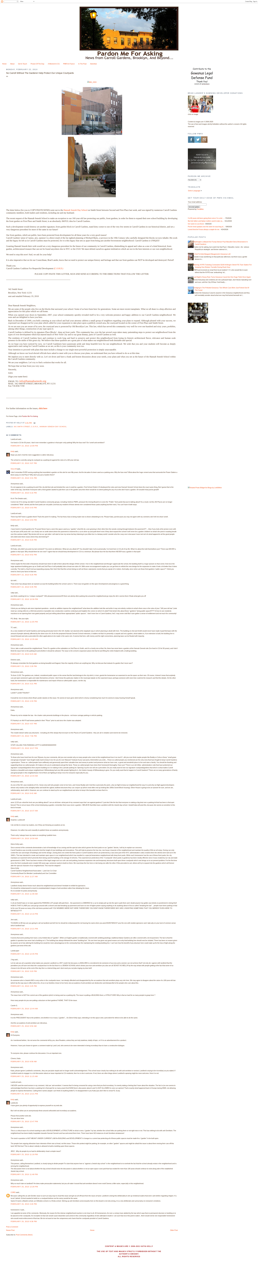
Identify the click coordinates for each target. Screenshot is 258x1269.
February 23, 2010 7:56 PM (24, 736)
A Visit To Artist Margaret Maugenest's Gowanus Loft (211, 254)
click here (43, 408)
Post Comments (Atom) (24, 1235)
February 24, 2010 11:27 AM (24, 876)
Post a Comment (12, 1227)
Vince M (14, 469)
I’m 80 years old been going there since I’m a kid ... (206, 218)
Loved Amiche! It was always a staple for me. (204, 229)
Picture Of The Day (37, 64)
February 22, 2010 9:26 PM (24, 575)
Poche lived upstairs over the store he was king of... (206, 227)
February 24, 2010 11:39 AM (24, 894)
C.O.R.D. (34, 426)
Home (4, 64)
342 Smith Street (22, 426)
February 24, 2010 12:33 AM (24, 776)
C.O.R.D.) (59, 268)
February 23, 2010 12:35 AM (24, 639)
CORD (13, 1192)
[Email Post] (34, 423)
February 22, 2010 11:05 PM (24, 622)
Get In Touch (22, 64)
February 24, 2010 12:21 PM (24, 929)
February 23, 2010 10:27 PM (24, 748)
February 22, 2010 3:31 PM (24, 478)
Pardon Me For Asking (30, 416)
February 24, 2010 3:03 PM (24, 971)
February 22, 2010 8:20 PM (24, 540)
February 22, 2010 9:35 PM (24, 587)
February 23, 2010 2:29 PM (24, 666)
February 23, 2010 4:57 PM (24, 724)
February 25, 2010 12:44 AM (24, 1009)
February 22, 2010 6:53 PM (24, 520)
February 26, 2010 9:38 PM (24, 1221)
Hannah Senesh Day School (75, 210)
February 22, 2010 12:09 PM (24, 446)
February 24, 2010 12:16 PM (24, 914)
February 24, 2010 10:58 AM (24, 838)
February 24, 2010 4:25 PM (24, 986)
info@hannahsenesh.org (32, 381)
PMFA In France (69, 64)
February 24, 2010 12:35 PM (24, 954)
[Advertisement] (200, 358)
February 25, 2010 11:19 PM (24, 1154)
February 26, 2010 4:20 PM (24, 1204)
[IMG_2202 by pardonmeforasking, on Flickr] (92, 135)
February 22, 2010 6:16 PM (24, 493)
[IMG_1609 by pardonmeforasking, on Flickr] (91, 197)
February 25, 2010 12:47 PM (24, 1121)
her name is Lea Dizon (196, 224)
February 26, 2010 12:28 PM (24, 1187)
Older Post (174, 1230)
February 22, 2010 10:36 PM (24, 599)
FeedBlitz (200, 209)
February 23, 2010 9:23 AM (24, 654)
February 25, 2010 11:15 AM (24, 1076)
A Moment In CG (54, 64)
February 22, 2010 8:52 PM (24, 555)
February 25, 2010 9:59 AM (24, 1061)
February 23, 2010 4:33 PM (24, 701)
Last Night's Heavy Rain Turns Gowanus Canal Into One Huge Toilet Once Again (222, 277)
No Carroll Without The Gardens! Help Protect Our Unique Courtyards (40, 73)
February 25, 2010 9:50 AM (24, 1026)
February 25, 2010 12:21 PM (24, 1094)
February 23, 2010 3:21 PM (24, 684)
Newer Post (10, 1230)
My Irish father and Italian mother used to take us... (205, 221)
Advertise (93, 64)
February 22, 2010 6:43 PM (24, 508)
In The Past (82, 64)
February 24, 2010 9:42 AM (24, 793)
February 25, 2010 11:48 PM (24, 1174)
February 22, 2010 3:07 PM (24, 463)
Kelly (12, 451)
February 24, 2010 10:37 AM (24, 811)
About (12, 64)
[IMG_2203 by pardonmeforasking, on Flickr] (92, 82)
